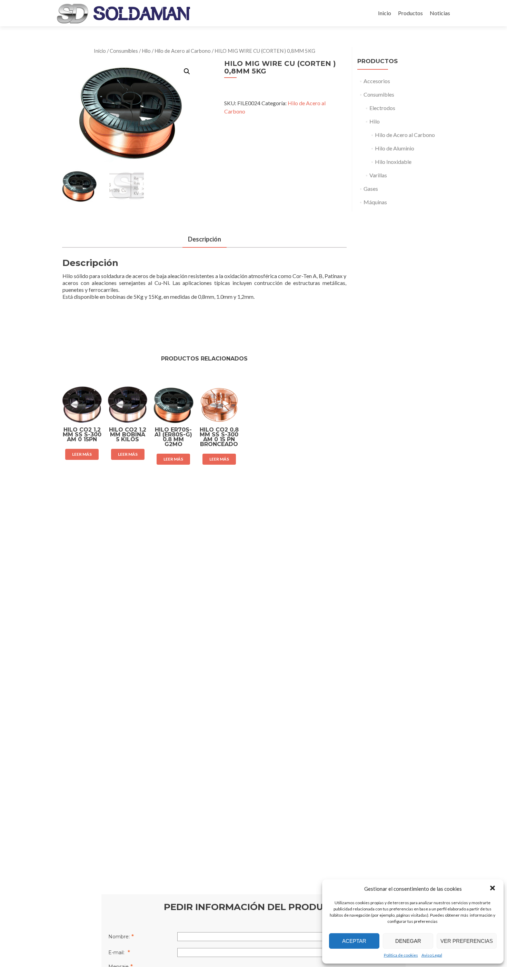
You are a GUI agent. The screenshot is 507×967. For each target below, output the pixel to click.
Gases (371, 188)
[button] (492, 889)
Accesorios (377, 81)
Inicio (384, 13)
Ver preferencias (466, 941)
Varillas (378, 175)
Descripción (204, 239)
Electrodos (382, 108)
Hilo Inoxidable (393, 161)
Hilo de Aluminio (394, 148)
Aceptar (354, 941)
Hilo (146, 51)
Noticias (440, 13)
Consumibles (124, 51)
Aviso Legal (431, 955)
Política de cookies (401, 955)
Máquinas (375, 202)
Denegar (408, 941)
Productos (410, 13)
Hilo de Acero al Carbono (183, 51)
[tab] (204, 239)
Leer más (82, 454)
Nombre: (119, 937)
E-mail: (117, 952)
